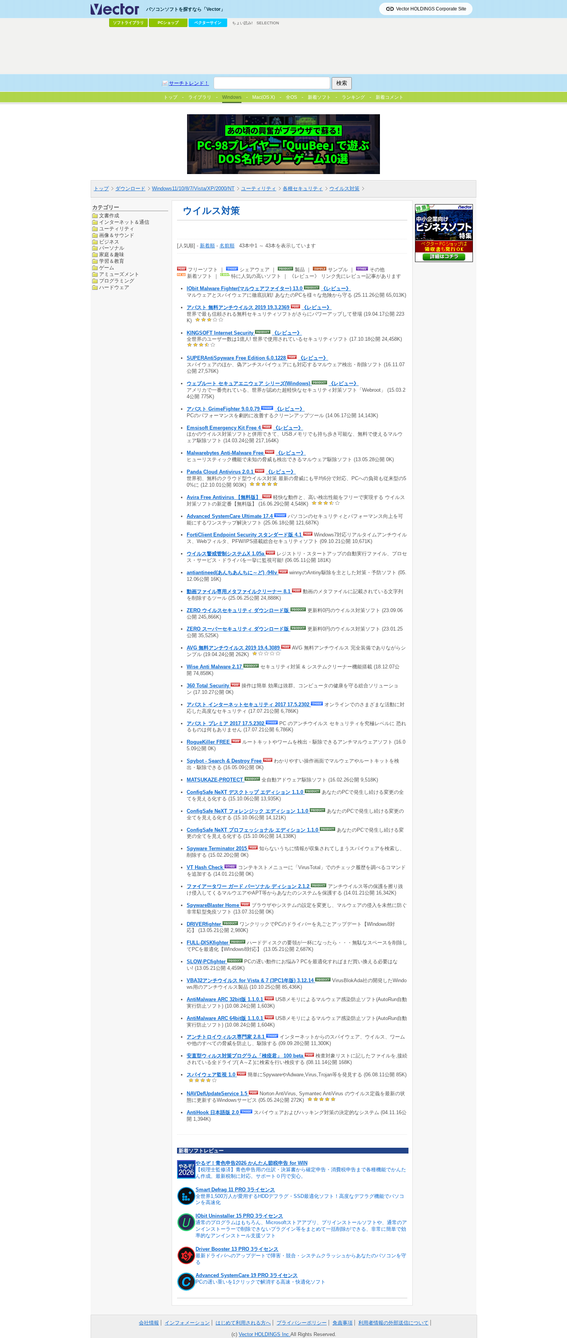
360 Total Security (209, 685)
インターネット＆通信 (124, 222)
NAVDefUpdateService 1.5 (218, 1093)
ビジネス (109, 241)
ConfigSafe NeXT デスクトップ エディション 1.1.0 (246, 792)
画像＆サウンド (116, 235)
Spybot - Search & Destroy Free (225, 761)
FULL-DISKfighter (208, 943)
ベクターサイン (207, 22)
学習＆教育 (111, 261)
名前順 (227, 246)
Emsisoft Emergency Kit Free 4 (224, 428)
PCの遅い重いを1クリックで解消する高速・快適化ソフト (261, 1282)
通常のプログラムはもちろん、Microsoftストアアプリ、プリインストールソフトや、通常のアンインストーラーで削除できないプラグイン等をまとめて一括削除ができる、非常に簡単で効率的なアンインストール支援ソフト (301, 1229)
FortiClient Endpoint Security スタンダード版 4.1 (245, 535)
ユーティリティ (258, 188)
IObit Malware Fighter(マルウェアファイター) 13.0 (245, 288)
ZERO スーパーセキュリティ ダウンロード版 (238, 629)
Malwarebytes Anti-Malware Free (226, 453)
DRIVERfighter (205, 924)
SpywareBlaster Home (214, 905)
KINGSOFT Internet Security (221, 333)
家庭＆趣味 (111, 254)
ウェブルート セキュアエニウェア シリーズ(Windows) (249, 383)
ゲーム (106, 268)
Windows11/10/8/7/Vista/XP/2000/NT (193, 188)
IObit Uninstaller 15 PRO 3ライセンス (239, 1216)
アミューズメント (119, 274)
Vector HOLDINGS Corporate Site (431, 9)
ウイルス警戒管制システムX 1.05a (226, 554)
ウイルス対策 (344, 188)
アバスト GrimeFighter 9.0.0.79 (224, 409)
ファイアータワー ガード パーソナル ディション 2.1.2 (249, 886)
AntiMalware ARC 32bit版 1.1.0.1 (226, 999)
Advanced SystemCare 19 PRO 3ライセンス (247, 1275)
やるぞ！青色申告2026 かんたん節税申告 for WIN (251, 1163)
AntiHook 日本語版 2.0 (213, 1112)
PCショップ (168, 22)
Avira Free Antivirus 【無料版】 (224, 497)
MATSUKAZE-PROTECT (216, 780)
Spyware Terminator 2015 (217, 848)
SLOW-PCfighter (207, 961)
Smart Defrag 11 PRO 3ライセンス (235, 1190)
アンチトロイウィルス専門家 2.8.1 (226, 1037)
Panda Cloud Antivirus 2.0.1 (221, 472)
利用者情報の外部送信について (393, 1323)
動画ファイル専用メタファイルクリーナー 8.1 (239, 591)
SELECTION (267, 23)
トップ (101, 188)
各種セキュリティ (303, 188)
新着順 (207, 246)
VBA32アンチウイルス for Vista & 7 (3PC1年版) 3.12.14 (251, 980)
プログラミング (116, 281)
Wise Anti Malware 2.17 (215, 667)
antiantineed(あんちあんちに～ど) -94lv (232, 572)
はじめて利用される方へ (243, 1323)
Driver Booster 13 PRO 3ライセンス (237, 1249)
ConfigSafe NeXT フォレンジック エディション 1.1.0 (248, 811)
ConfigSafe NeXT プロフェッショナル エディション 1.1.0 (253, 830)
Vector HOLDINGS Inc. (264, 1334)
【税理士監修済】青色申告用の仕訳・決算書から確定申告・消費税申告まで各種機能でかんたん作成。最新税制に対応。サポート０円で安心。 (301, 1173)
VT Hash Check (205, 867)
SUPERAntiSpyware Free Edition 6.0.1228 (237, 358)
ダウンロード (130, 188)
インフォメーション (187, 1323)
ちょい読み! (242, 23)
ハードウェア (114, 287)
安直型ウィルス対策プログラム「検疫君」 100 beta (246, 1056)
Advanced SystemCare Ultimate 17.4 (230, 516)
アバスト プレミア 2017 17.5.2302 (226, 723)
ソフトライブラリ (128, 22)
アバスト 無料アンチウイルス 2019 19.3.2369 (239, 307)
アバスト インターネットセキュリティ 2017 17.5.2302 (249, 704)
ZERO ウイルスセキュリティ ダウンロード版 (238, 610)
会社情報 (149, 1323)
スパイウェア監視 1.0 (212, 1075)
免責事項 (342, 1323)
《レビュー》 (336, 288)
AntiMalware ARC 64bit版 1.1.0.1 (226, 1018)
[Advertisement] (283, 50)
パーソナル (111, 248)
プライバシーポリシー (302, 1323)
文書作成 (109, 215)
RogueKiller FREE (209, 742)
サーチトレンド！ (189, 83)
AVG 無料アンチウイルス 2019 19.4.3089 (234, 648)
